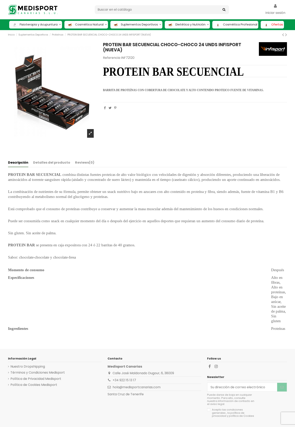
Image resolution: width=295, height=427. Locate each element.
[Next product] (286, 34)
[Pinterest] (115, 108)
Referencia (111, 57)
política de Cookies (241, 416)
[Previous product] (283, 34)
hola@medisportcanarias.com (137, 387)
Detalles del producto (51, 162)
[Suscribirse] (282, 387)
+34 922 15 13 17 (124, 380)
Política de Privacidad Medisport (35, 378)
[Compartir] (105, 108)
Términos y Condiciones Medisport (37, 372)
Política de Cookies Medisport (33, 384)
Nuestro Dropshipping (27, 366)
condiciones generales (227, 411)
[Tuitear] (110, 108)
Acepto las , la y (233, 412)
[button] (35, 25)
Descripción (18, 162)
